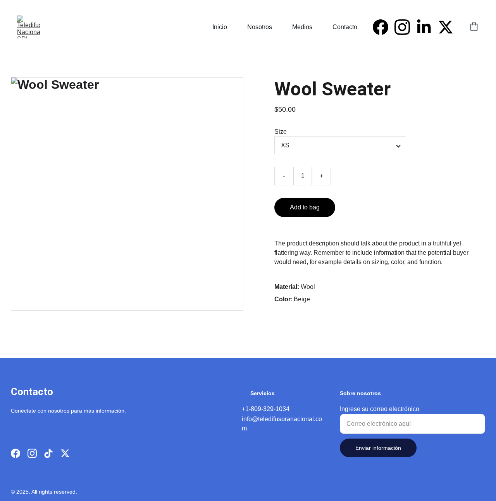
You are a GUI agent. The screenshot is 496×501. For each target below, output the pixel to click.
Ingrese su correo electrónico (379, 409)
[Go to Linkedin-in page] (427, 27)
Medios (302, 27)
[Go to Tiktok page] (48, 453)
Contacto (344, 27)
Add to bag (305, 207)
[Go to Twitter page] (445, 27)
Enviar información (378, 448)
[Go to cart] (474, 27)
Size (280, 131)
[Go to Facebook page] (383, 27)
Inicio (219, 27)
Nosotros (259, 27)
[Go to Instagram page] (405, 27)
